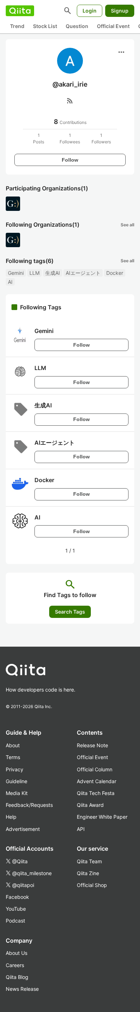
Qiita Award (90, 805)
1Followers (101, 138)
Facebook (17, 897)
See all (127, 224)
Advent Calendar (96, 781)
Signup (120, 11)
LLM (34, 273)
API (81, 829)
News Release (22, 989)
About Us (16, 953)
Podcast (15, 921)
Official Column (94, 769)
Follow (70, 160)
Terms (13, 757)
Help (11, 817)
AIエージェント (83, 273)
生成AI (52, 273)
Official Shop (92, 885)
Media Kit (17, 793)
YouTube (16, 909)
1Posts (38, 138)
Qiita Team (89, 861)
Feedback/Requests (29, 805)
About (13, 745)
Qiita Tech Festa (96, 793)
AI (10, 282)
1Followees (70, 138)
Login (90, 11)
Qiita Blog (17, 977)
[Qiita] (20, 10)
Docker (114, 273)
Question (77, 26)
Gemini (16, 273)
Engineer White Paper (102, 817)
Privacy (14, 769)
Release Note (92, 745)
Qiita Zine (88, 873)
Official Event (113, 26)
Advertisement (23, 829)
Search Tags (70, 612)
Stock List (45, 26)
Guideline (16, 781)
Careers (15, 965)
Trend (17, 26)
